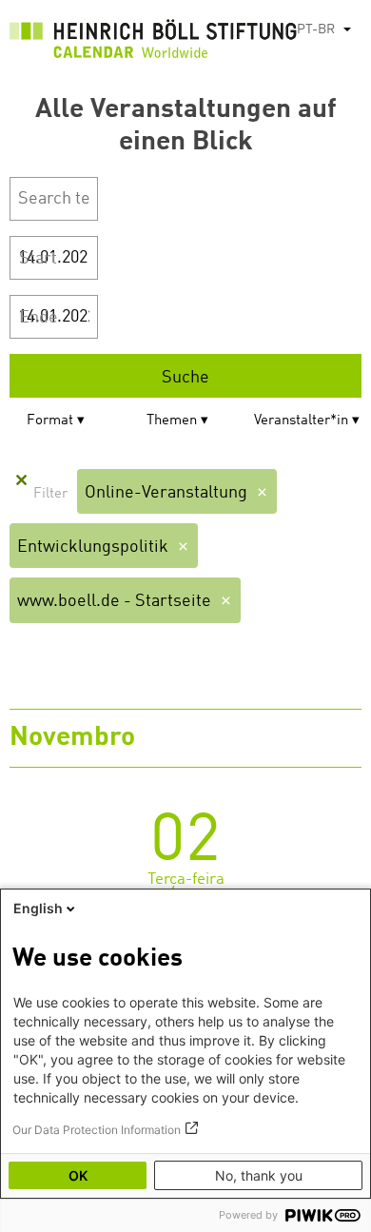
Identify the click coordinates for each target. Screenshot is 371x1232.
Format (50, 421)
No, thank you (259, 1175)
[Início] (153, 43)
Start (38, 258)
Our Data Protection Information (96, 1130)
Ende (38, 317)
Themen (171, 421)
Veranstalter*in (301, 421)
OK (78, 1175)
